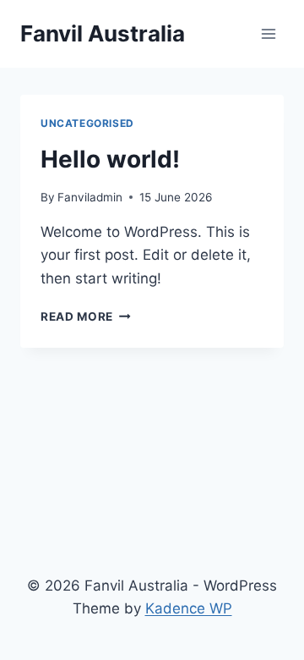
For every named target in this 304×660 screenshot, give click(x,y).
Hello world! (110, 159)
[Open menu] (268, 33)
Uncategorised (87, 123)
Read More (86, 316)
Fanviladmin (89, 197)
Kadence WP (188, 608)
